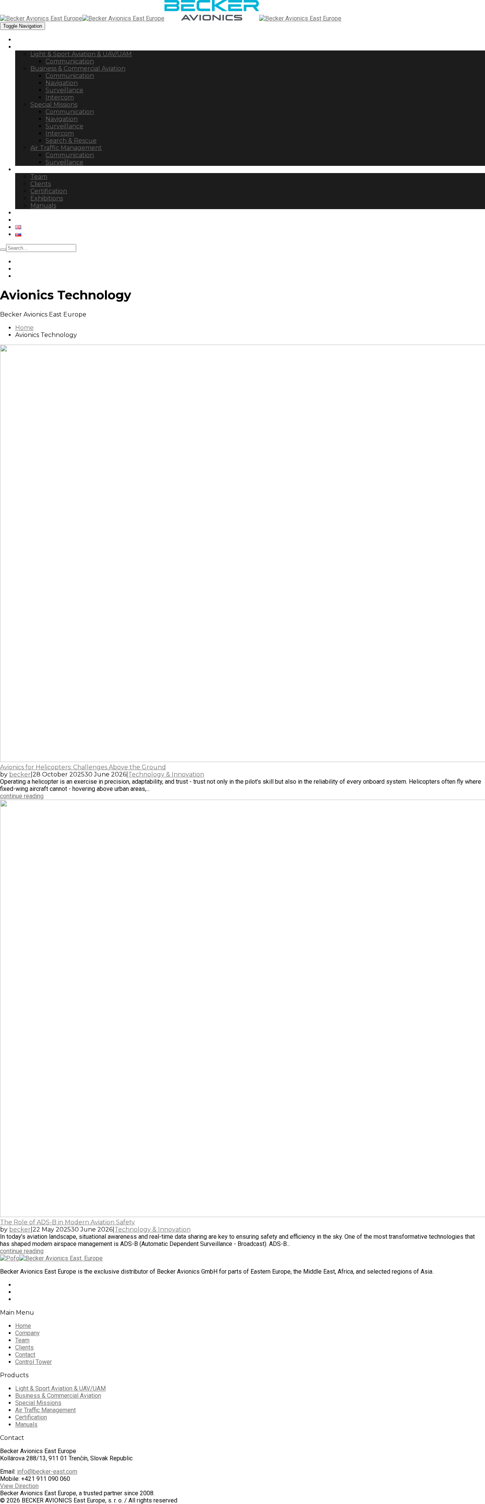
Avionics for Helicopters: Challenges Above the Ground (83, 767)
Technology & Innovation (166, 774)
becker (20, 774)
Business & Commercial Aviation (77, 68)
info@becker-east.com (47, 1471)
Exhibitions (46, 198)
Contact (27, 220)
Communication (69, 61)
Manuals (43, 205)
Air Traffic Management (66, 147)
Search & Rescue (71, 140)
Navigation (61, 83)
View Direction (19, 1486)
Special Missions (53, 104)
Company (29, 169)
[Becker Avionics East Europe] (82, 18)
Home (24, 39)
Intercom (59, 97)
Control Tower (37, 212)
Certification (48, 191)
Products (29, 46)
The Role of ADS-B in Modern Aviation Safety (67, 1222)
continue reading (22, 796)
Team (38, 176)
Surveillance (64, 90)
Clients (40, 183)
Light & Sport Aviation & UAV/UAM (81, 54)
